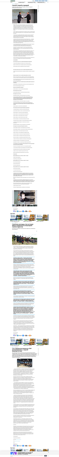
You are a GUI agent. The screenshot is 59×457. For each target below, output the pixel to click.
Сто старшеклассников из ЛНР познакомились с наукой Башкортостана (21, 2)
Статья (11, 2)
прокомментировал (30, 261)
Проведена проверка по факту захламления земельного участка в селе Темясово (41, 2)
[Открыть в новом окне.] (15, 211)
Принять (45, 455)
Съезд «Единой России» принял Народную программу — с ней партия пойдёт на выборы (32, 2)
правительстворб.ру (18, 439)
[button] (36, 197)
